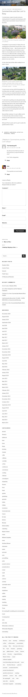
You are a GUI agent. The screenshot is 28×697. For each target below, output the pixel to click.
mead (3, 534)
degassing (4, 481)
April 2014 (4, 419)
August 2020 (5, 316)
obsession (4, 546)
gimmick (4, 499)
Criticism (4, 475)
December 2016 (6, 349)
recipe (3, 570)
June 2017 (4, 334)
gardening (12, 132)
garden (6, 132)
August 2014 (5, 408)
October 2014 (5, 402)
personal (7, 133)
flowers (4, 484)
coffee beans (11, 643)
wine (3, 620)
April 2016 (4, 366)
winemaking (5, 631)
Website (4, 223)
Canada (4, 452)
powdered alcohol (13, 667)
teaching (4, 602)
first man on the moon (18, 646)
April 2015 (4, 384)
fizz (4, 648)
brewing (4, 449)
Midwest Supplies (6, 537)
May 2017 (4, 337)
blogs (3, 446)
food (3, 487)
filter (10, 646)
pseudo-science (6, 564)
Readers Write (5, 265)
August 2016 (5, 358)
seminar (4, 581)
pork (3, 555)
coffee (3, 464)
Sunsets (4, 271)
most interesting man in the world (11, 662)
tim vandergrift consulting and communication (13, 611)
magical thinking (18, 654)
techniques (5, 605)
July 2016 (4, 360)
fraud (3, 490)
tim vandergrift (6, 678)
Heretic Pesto (5, 268)
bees (3, 443)
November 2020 (6, 313)
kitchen (4, 520)
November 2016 (6, 352)
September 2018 (6, 322)
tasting (4, 599)
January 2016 (5, 372)
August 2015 (5, 375)
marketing (4, 528)
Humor (4, 514)
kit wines (10, 654)
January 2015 (5, 393)
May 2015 (4, 381)
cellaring (4, 458)
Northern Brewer (6, 543)
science (4, 578)
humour (22, 651)
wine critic (5, 681)
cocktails (4, 461)
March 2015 (5, 387)
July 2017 (4, 331)
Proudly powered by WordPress (9, 693)
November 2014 (6, 399)
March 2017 (5, 343)
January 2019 (5, 319)
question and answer (8, 673)
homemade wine (6, 511)
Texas (3, 608)
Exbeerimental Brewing (15, 300)
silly (16, 675)
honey (16, 651)
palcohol (19, 665)
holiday (4, 505)
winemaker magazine (8, 683)
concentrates (20, 643)
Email (4, 215)
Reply (8, 160)
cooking (4, 472)
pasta (3, 549)
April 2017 (4, 340)
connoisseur (5, 470)
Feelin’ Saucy (5, 274)
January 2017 (5, 346)
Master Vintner (6, 531)
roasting (17, 673)
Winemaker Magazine (7, 628)
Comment (5, 188)
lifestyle (20, 132)
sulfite (3, 593)
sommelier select (6, 584)
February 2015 (5, 390)
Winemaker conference (8, 625)
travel (13, 133)
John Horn (4, 303)
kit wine (4, 517)
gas (4, 651)
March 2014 (5, 422)
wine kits (12, 681)
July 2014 (4, 411)
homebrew (4, 508)
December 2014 (6, 396)
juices (4, 654)
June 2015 (4, 378)
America (4, 434)
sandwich (5, 675)
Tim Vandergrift (11, 2)
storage (4, 587)
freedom (13, 648)
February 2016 (5, 369)
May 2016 (4, 363)
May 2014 (4, 416)
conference (5, 467)
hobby (3, 502)
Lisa (8, 166)
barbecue (4, 437)
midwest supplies (7, 659)
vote (13, 678)
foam (7, 648)
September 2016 (6, 355)
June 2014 (4, 413)
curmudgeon (5, 478)
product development (8, 670)
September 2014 (6, 405)
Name (4, 208)
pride (3, 561)
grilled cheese (10, 651)
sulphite (4, 596)
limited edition (5, 525)
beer (3, 440)
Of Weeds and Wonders (8, 277)
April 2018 (4, 328)
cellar (3, 455)
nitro (4, 665)
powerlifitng (5, 558)
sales (3, 575)
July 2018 (4, 325)
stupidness (5, 590)
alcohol (4, 431)
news (3, 540)
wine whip (4, 623)
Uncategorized (5, 617)
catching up (22, 640)
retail (3, 573)
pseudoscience (6, 567)
